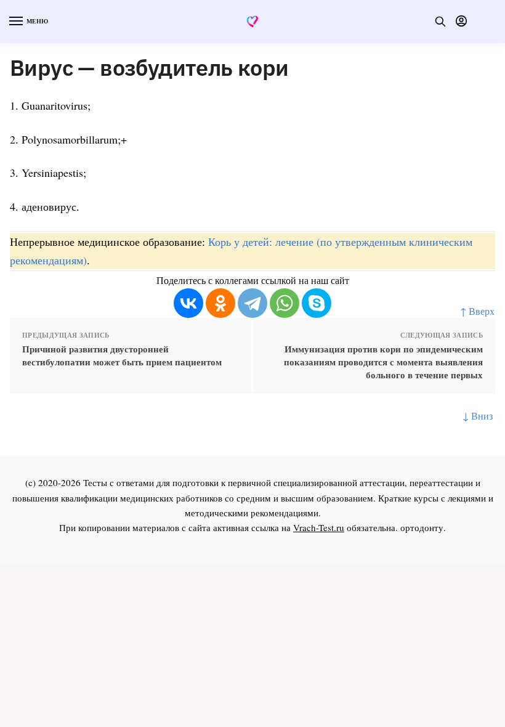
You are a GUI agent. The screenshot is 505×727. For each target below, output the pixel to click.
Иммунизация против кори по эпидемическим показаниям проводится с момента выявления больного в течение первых (383, 362)
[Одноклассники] (220, 303)
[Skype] (316, 303)
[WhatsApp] (284, 303)
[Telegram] (252, 303)
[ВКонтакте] (188, 303)
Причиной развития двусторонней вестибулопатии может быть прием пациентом (122, 355)
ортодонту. (423, 527)
